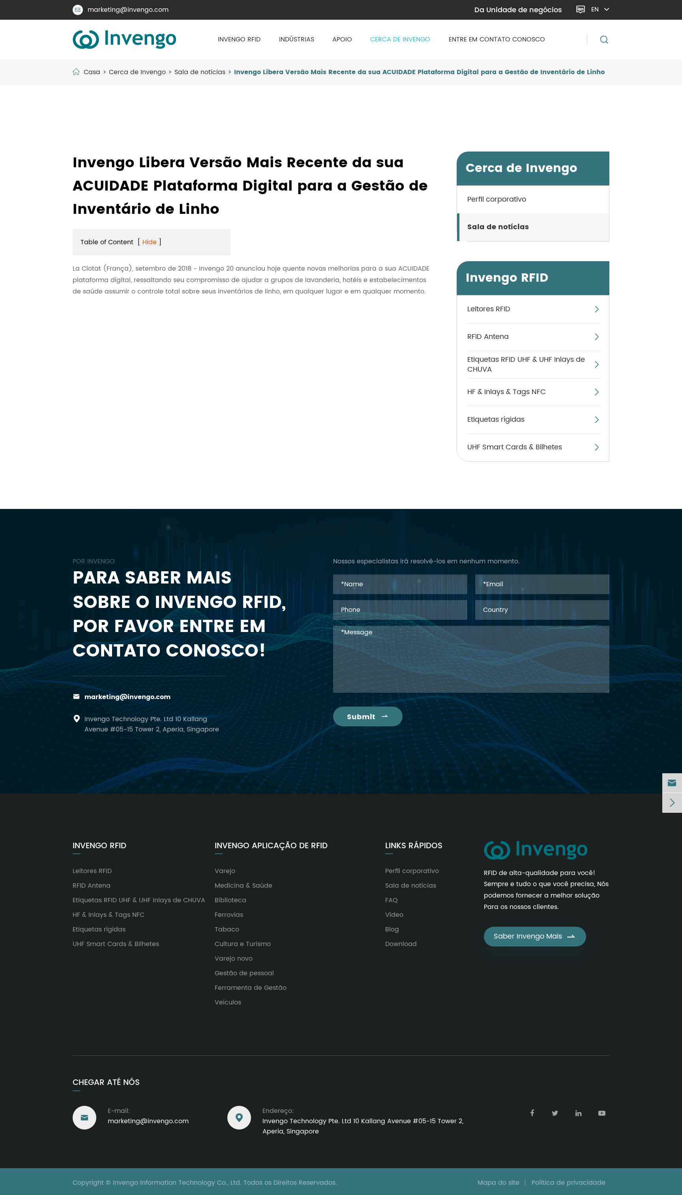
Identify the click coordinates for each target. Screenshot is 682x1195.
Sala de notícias (199, 72)
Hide (149, 242)
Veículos (228, 1002)
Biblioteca (230, 900)
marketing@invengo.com (122, 10)
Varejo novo (234, 959)
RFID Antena (488, 337)
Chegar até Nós (106, 1082)
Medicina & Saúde (243, 886)
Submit (368, 717)
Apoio (342, 39)
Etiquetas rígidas (496, 420)
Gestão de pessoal (244, 973)
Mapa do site (498, 1183)
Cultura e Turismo (243, 944)
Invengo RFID (239, 39)
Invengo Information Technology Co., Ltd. (177, 1183)
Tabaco (227, 929)
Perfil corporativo (496, 200)
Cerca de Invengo (400, 39)
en (595, 9)
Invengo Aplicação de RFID (271, 846)
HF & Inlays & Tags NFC (506, 392)
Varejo (225, 871)
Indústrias (296, 39)
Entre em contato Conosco (497, 39)
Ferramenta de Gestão (251, 988)
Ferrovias (229, 915)
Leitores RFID (488, 309)
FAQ (391, 900)
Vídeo (394, 915)
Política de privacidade (568, 1183)
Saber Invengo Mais (535, 936)
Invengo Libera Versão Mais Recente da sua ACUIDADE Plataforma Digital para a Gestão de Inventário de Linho (419, 72)
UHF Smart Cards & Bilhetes (514, 448)
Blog (392, 929)
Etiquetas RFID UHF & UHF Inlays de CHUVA (526, 364)
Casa (92, 72)
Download (401, 944)
